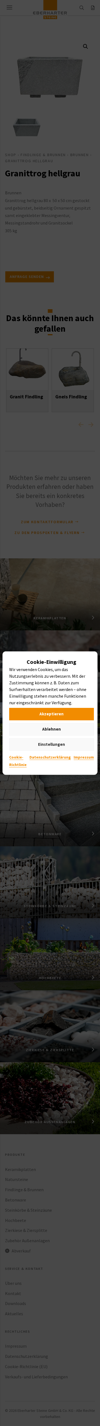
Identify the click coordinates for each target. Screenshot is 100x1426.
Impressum (84, 756)
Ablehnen (51, 729)
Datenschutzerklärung (50, 756)
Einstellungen (51, 744)
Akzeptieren (51, 713)
